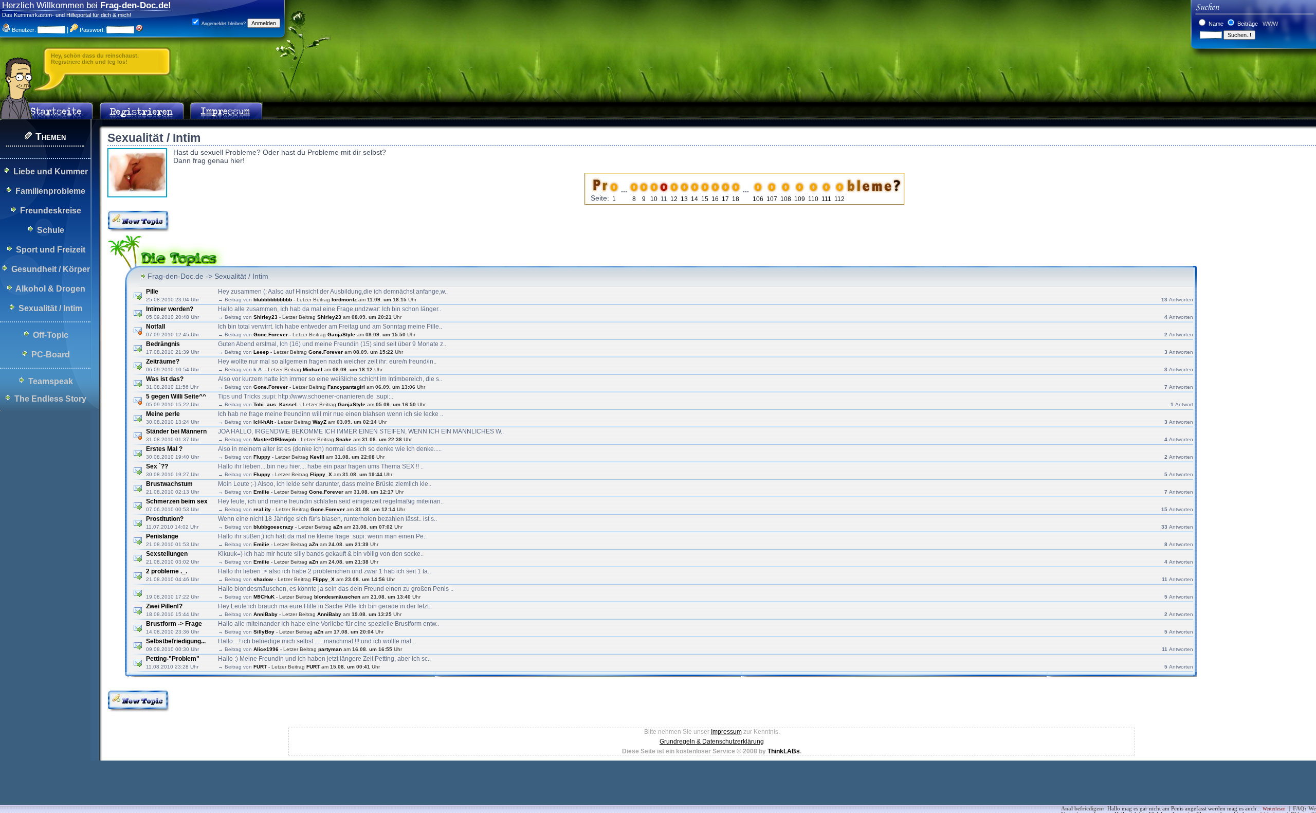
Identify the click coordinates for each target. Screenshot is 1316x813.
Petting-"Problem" (172, 658)
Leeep (261, 352)
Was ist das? (165, 379)
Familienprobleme (50, 191)
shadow (263, 579)
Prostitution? (165, 518)
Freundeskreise (50, 210)
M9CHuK (264, 597)
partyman (330, 649)
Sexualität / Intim (50, 308)
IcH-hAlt (263, 422)
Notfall (155, 326)
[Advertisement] (187, 790)
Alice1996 (266, 649)
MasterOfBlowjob (274, 439)
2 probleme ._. (166, 571)
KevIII (317, 457)
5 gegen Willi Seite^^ (176, 396)
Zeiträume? (163, 361)
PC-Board (50, 354)
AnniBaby (265, 614)
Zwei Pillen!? (164, 606)
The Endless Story (50, 398)
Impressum (726, 731)
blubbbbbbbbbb (272, 299)
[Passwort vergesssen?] (139, 30)
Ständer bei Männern (176, 431)
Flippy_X (321, 474)
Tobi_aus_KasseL (275, 404)
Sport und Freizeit (50, 249)
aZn (337, 527)
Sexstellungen (167, 553)
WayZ (319, 422)
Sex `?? (157, 466)
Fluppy (261, 457)
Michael (312, 369)
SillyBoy (264, 632)
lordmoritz (344, 299)
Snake (344, 439)
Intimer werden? (169, 309)
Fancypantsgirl (346, 387)
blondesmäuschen (337, 597)
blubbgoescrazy (273, 527)
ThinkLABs (783, 751)
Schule (50, 230)
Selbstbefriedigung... (176, 641)
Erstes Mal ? (164, 449)
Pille (152, 291)
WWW (1269, 24)
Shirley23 (265, 317)
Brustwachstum (169, 483)
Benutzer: (23, 30)
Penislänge (162, 536)
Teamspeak (50, 381)
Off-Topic (50, 335)
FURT (260, 667)
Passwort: (91, 30)
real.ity (262, 509)
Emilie (261, 492)
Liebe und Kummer (50, 171)
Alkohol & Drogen (50, 288)
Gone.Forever (270, 334)
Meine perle (163, 414)
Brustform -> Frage (174, 623)
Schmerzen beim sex (177, 501)
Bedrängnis (163, 344)
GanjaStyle (341, 334)
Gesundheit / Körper (50, 269)
